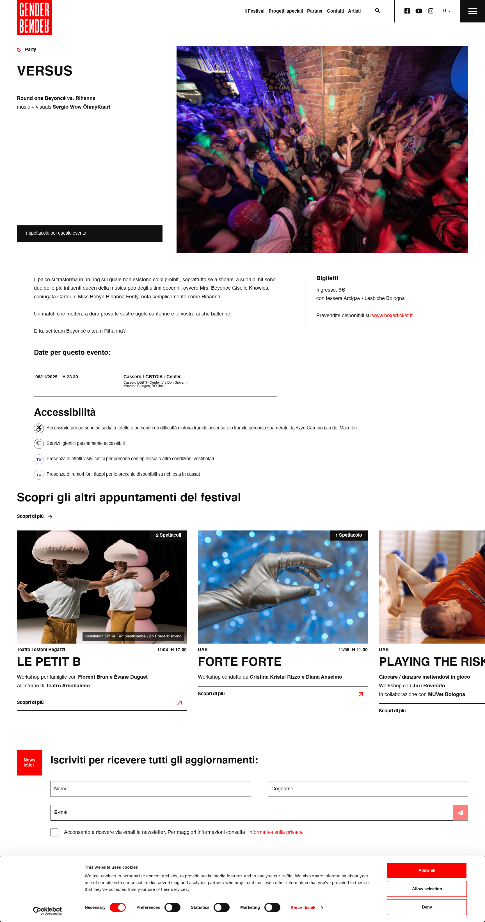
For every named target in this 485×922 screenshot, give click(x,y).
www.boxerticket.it (392, 315)
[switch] (172, 907)
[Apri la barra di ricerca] (377, 11)
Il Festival (254, 11)
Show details (303, 907)
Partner (315, 11)
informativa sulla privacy (275, 832)
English (439, 33)
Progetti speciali (286, 11)
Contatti (335, 11)
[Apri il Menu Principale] (472, 11)
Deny (427, 907)
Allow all (426, 870)
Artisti (354, 11)
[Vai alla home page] (34, 17)
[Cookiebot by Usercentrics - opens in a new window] (47, 911)
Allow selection (427, 888)
